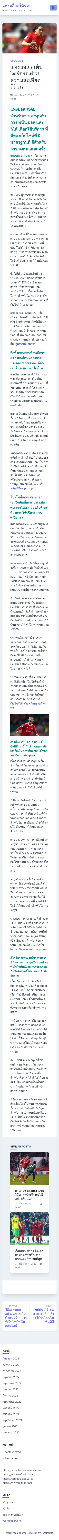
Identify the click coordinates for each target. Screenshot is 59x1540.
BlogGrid (32, 1532)
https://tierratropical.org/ (17, 1478)
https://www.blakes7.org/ (17, 1482)
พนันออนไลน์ (16, 61)
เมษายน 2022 (10, 1389)
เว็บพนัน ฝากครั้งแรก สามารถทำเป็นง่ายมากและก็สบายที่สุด (29, 1255)
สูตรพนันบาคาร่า (25, 344)
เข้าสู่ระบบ (8, 1502)
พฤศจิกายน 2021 (12, 1420)
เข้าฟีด (6, 1508)
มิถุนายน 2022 (10, 1377)
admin (13, 98)
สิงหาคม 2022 (10, 1364)
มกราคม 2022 (10, 1407)
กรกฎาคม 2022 (11, 1370)
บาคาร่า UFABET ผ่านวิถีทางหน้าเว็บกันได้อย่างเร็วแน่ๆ (29, 1195)
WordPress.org (11, 1520)
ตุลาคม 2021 (9, 1426)
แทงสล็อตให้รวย (16, 5)
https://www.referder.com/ (18, 1474)
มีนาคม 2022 (10, 1395)
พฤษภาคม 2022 (11, 1383)
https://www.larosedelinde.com (21, 1470)
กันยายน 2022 (10, 1358)
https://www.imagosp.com (29, 949)
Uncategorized (11, 1452)
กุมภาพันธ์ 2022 (11, 1401)
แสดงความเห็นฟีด (12, 1514)
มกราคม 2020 (11, 1432)
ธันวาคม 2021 (10, 1414)
